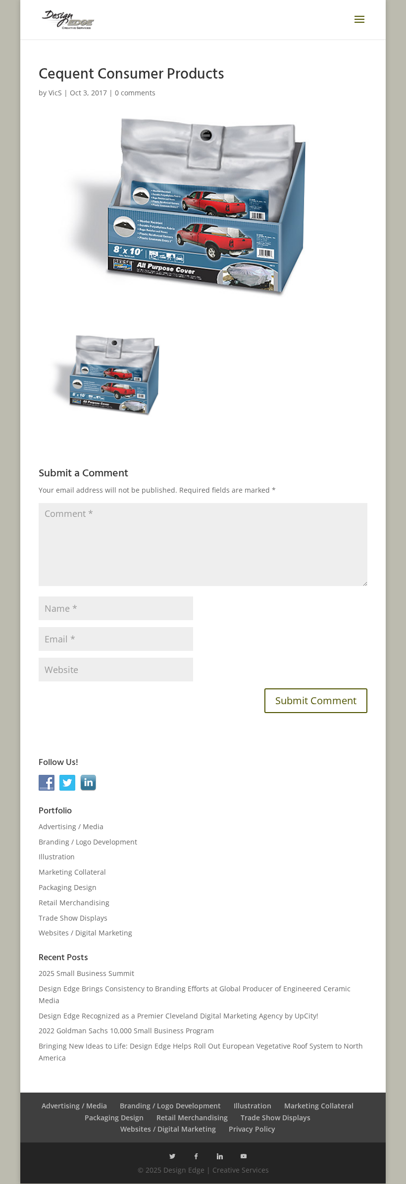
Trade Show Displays (73, 918)
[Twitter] (172, 1156)
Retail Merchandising (74, 902)
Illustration (57, 856)
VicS (55, 92)
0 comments (135, 92)
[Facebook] (196, 1156)
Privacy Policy (252, 1129)
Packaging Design (68, 887)
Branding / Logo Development (88, 841)
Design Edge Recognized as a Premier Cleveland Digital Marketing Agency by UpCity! (178, 1015)
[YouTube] (244, 1156)
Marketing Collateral (72, 872)
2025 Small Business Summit (86, 973)
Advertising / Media (71, 826)
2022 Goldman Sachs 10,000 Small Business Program (126, 1030)
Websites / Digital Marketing (85, 932)
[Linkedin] (220, 1156)
